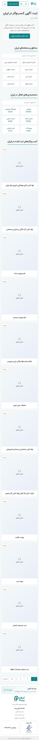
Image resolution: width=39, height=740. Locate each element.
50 (12, 679)
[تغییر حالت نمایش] (21, 4)
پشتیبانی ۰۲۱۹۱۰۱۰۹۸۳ (10, 728)
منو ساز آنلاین (19, 712)
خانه (36, 18)
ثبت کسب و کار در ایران (19, 36)
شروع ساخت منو (8, 690)
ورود (5, 4)
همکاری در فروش (20, 718)
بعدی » (5, 679)
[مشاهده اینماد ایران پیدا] (29, 729)
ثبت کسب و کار (13, 4)
